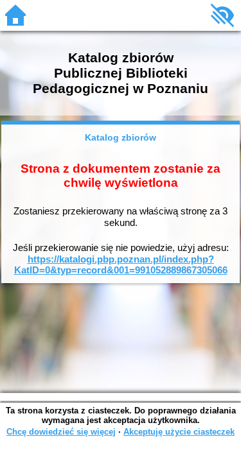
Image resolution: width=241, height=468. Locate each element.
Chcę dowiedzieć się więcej (61, 432)
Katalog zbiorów (120, 137)
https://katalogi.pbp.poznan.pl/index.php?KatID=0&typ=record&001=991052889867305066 (121, 265)
